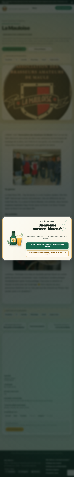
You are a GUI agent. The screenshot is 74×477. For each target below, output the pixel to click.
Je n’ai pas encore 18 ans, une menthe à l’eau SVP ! (47, 253)
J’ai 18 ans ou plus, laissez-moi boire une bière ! (47, 245)
